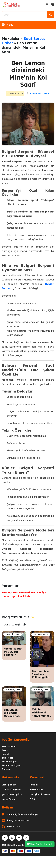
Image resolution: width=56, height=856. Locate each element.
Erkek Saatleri (9, 746)
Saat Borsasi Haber (24, 40)
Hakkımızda (36, 789)
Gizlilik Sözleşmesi (11, 789)
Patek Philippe (9, 761)
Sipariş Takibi (9, 784)
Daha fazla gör (13, 624)
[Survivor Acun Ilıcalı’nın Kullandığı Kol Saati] (42, 648)
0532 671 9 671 (14, 826)
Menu (9, 24)
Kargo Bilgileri (9, 799)
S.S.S (32, 799)
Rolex (5, 750)
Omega (6, 769)
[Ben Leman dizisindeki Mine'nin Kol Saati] (14, 695)
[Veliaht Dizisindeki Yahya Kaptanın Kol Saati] (42, 695)
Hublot (5, 754)
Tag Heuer (7, 757)
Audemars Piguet (11, 765)
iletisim (34, 784)
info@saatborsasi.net (18, 820)
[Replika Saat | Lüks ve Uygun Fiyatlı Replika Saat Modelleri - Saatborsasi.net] (11, 4)
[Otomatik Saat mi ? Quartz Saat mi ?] (14, 637)
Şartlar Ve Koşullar (12, 794)
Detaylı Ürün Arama (40, 794)
